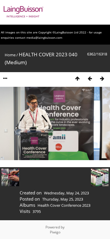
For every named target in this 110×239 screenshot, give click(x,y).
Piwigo (55, 232)
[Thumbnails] (77, 78)
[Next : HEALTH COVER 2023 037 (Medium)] (102, 78)
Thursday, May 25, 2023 (62, 199)
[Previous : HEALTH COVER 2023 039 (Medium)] (90, 78)
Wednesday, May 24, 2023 (66, 193)
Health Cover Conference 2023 (64, 205)
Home (10, 54)
